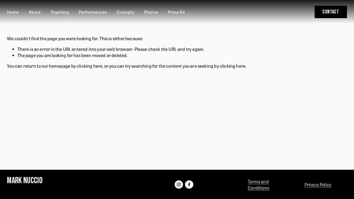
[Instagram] (179, 184)
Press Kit (176, 12)
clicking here (89, 66)
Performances (93, 12)
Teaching (60, 12)
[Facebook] (189, 184)
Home (13, 12)
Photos (151, 12)
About (35, 12)
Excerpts (125, 12)
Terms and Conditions (258, 184)
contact (330, 12)
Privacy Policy (318, 184)
